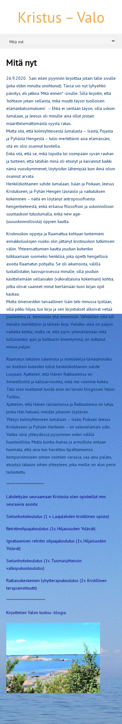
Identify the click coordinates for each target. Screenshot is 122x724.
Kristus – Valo (61, 17)
